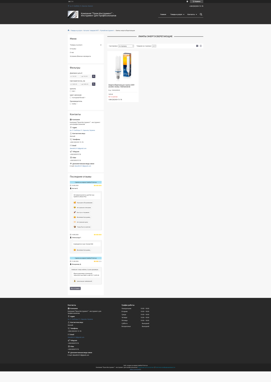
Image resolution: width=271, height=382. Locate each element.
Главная (163, 14)
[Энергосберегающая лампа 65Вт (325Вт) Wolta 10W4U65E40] (123, 66)
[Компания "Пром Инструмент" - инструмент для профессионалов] (73, 14)
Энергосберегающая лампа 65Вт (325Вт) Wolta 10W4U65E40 (121, 86)
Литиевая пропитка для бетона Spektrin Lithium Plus (84, 195)
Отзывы (73, 49)
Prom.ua (145, 365)
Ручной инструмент (107, 30)
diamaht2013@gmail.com (78, 148)
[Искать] (200, 14)
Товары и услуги (176, 14)
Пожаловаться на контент (146, 367)
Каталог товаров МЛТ (91, 30)
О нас (72, 52)
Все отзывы (75, 288)
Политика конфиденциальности (165, 367)
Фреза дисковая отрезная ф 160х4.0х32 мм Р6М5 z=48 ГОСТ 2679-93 (86, 274)
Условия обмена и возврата (80, 56)
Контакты (191, 14)
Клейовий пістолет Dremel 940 (83, 244)
